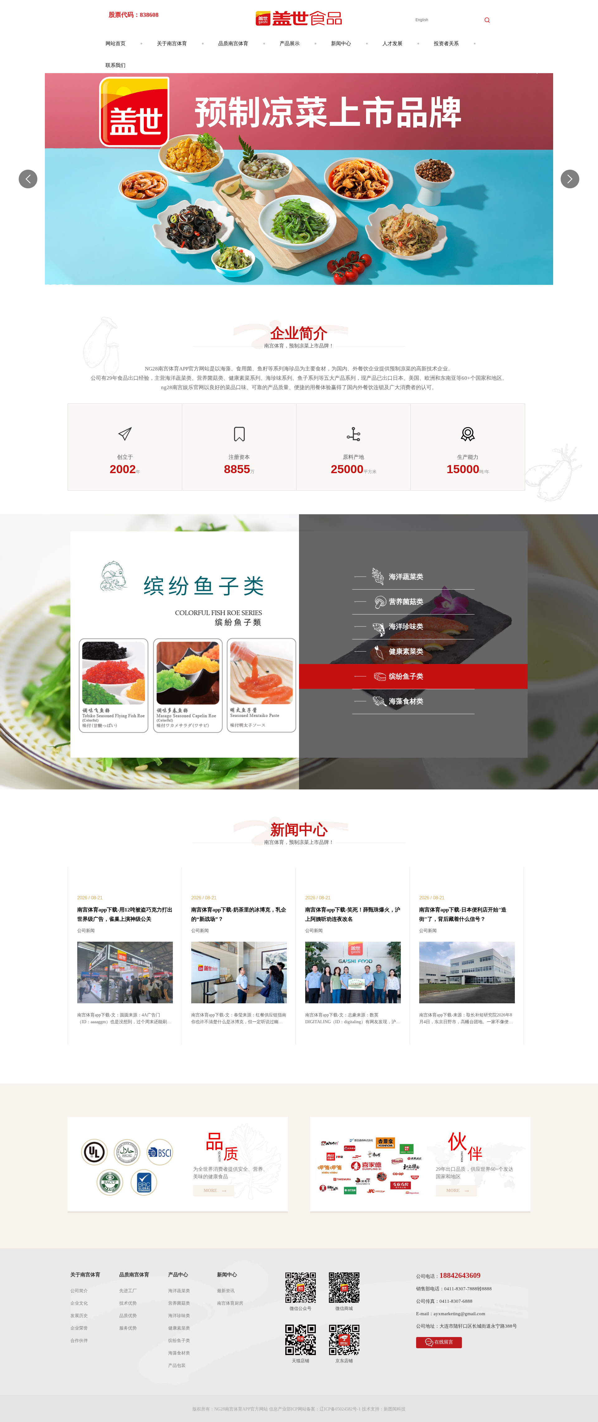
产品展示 (290, 43)
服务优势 (128, 1328)
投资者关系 (446, 43)
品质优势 (128, 1315)
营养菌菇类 (179, 1303)
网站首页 (116, 43)
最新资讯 (226, 1290)
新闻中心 (341, 43)
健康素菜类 (179, 1328)
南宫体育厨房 (230, 1303)
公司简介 (79, 1290)
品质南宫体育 (233, 43)
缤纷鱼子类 (179, 1340)
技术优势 (128, 1303)
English (421, 20)
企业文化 (79, 1303)
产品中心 (178, 1274)
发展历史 (79, 1315)
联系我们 (116, 65)
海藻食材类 (179, 1353)
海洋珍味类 (179, 1315)
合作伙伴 (79, 1340)
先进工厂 (128, 1290)
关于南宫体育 (172, 43)
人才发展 (392, 43)
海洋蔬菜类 (179, 1290)
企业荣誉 (79, 1328)
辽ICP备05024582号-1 (340, 1409)
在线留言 (443, 1342)
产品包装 (177, 1365)
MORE (211, 1190)
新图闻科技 (395, 1409)
